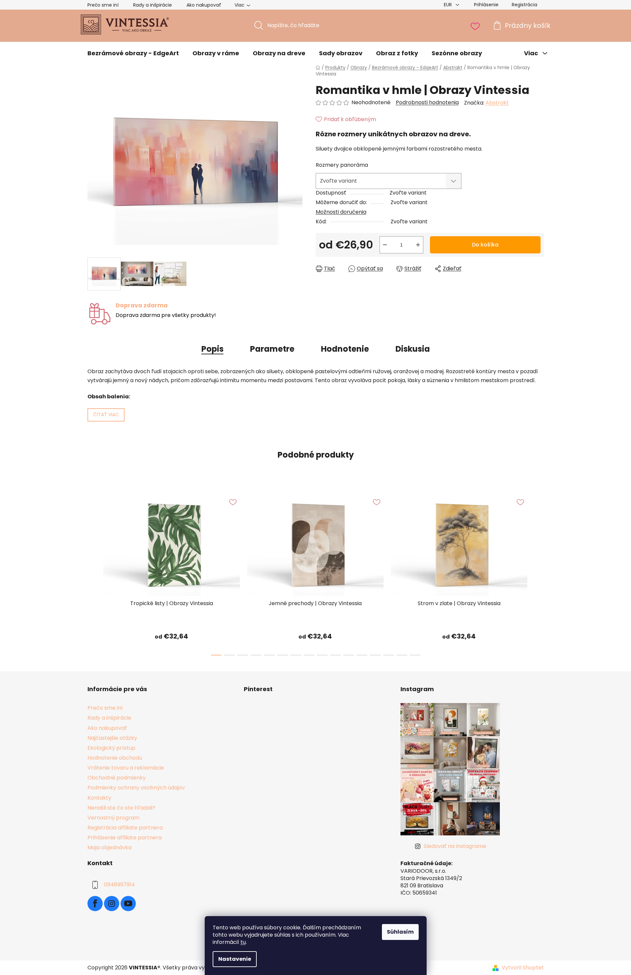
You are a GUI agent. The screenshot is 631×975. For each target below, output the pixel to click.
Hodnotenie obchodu (114, 758)
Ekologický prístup (111, 748)
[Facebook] (95, 903)
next (538, 572)
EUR (448, 4)
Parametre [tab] (272, 348)
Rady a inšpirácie (152, 5)
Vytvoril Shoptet (522, 967)
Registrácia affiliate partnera (125, 827)
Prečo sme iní (103, 5)
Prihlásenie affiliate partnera (124, 837)
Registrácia (524, 4)
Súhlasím (400, 932)
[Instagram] (111, 903)
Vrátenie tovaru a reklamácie (125, 768)
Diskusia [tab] (412, 348)
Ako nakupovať (203, 5)
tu (243, 942)
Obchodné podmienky (116, 777)
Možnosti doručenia (341, 212)
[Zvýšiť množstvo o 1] (418, 245)
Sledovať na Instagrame (455, 846)
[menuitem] (133, 53)
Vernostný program (113, 817)
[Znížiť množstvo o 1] (385, 245)
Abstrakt (497, 103)
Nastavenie (234, 959)
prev (92, 572)
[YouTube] (128, 903)
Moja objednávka (109, 847)
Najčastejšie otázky (112, 738)
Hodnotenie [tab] (345, 348)
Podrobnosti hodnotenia (427, 102)
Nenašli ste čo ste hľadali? (121, 808)
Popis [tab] (212, 348)
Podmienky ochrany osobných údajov (136, 787)
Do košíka (485, 244)
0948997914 (119, 885)
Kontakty (99, 798)
